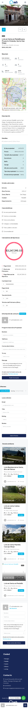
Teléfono (5, 339)
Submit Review (14, 435)
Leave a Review (5, 391)
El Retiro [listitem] (6, 666)
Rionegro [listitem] (6, 658)
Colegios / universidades (11, 224)
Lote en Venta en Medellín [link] (13, 583)
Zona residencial (8, 231)
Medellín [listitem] (6, 661)
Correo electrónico (8, 346)
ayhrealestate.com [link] (11, 481)
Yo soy (4, 353)
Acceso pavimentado (10, 212)
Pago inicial (5, 288)
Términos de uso (13, 374)
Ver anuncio (22, 313)
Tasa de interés (6, 295)
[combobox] (14, 356)
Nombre (4, 332)
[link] (14, 456)
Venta (3, 36)
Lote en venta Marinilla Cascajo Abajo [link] (12, 546)
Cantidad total (6, 281)
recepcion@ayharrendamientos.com (14, 688)
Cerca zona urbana (9, 220)
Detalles (21, 476)
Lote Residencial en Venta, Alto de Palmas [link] (13, 468)
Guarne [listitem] (6, 664)
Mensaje (4, 360)
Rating (4, 416)
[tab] (4, 30)
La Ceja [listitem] (6, 669)
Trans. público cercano (10, 227)
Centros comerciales (10, 216)
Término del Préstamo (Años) (11, 302)
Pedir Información (14, 377)
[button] (14, 15)
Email (3, 402)
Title (3, 409)
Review (4, 423)
